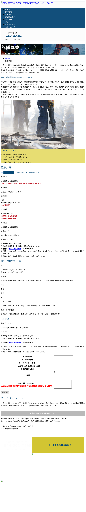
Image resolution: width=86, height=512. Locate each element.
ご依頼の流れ (10, 17)
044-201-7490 (15, 248)
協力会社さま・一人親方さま (28, 172)
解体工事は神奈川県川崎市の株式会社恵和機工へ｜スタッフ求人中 (26, 505)
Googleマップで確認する (11, 492)
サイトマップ (10, 24)
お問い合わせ (10, 27)
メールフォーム (8, 42)
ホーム (7, 9)
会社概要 (8, 19)
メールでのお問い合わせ (59, 445)
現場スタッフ (9, 172)
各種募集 (8, 14)
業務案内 (8, 12)
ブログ (7, 22)
